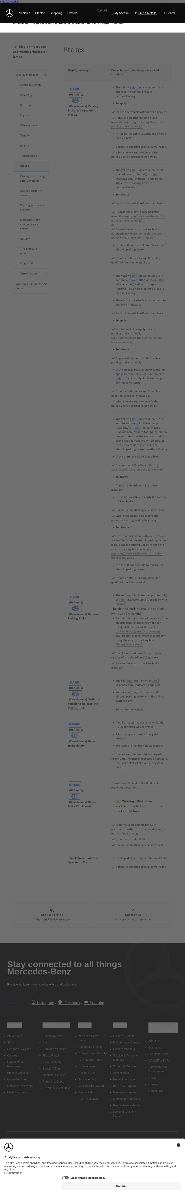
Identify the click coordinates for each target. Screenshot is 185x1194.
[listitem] (24, 13)
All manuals (21, 23)
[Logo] (9, 13)
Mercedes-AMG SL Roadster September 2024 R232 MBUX (71, 23)
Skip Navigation (9, 1)
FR (105, 10)
